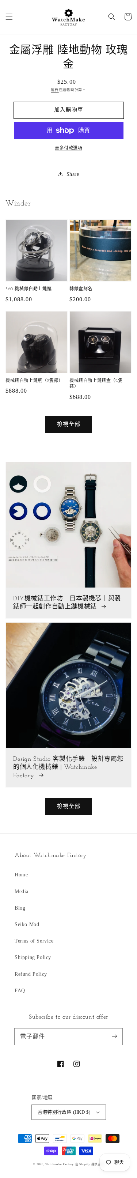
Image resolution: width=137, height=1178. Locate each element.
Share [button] (72, 174)
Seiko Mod (27, 924)
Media (21, 891)
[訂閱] (114, 1036)
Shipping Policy (33, 957)
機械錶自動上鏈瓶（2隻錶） (34, 381)
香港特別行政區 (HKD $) (64, 1112)
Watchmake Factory (59, 1164)
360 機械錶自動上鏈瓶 (28, 289)
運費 (54, 90)
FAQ (20, 990)
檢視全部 (68, 424)
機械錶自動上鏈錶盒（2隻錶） (95, 384)
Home (21, 874)
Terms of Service (34, 941)
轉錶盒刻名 (80, 289)
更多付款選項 (68, 148)
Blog (20, 908)
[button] (9, 17)
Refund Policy (31, 974)
